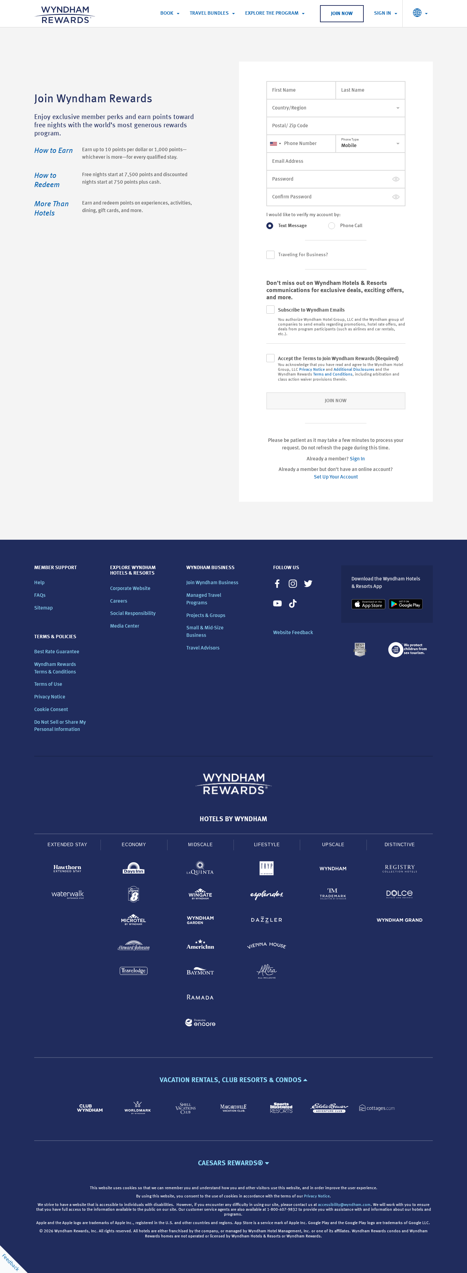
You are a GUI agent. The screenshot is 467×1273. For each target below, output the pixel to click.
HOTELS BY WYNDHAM (233, 819)
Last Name (352, 90)
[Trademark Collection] (333, 895)
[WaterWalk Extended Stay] (67, 895)
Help (39, 583)
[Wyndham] (333, 869)
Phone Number (300, 143)
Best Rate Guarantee (56, 652)
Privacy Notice (312, 370)
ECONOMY (134, 844)
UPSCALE (333, 844)
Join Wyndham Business (212, 583)
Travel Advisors (202, 648)
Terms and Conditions (332, 374)
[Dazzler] (267, 921)
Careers (118, 601)
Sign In (357, 459)
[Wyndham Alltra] (267, 972)
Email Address (287, 161)
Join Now (336, 401)
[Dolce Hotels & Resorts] (400, 895)
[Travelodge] (134, 972)
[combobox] (275, 143)
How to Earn (53, 151)
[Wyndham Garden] (200, 921)
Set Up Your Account (336, 477)
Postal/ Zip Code (290, 126)
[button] (233, 1080)
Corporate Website (130, 588)
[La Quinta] (200, 869)
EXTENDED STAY (67, 844)
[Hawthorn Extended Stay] (67, 869)
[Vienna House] (267, 946)
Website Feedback (293, 632)
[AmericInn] (200, 946)
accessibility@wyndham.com (344, 1205)
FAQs (39, 595)
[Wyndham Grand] (400, 921)
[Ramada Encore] (200, 1023)
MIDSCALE (200, 844)
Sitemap (43, 608)
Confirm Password (291, 197)
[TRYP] (267, 869)
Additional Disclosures (354, 370)
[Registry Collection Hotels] (400, 869)
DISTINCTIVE (400, 844)
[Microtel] (134, 921)
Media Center (124, 626)
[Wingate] (200, 895)
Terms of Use (48, 684)
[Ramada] (200, 998)
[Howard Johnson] (134, 946)
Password (282, 179)
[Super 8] (134, 895)
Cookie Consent (51, 709)
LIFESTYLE (267, 844)
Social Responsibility (133, 613)
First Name (284, 90)
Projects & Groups (205, 615)
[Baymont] (200, 972)
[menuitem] (169, 13)
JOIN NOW (342, 13)
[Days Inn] (134, 869)
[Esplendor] (267, 895)
